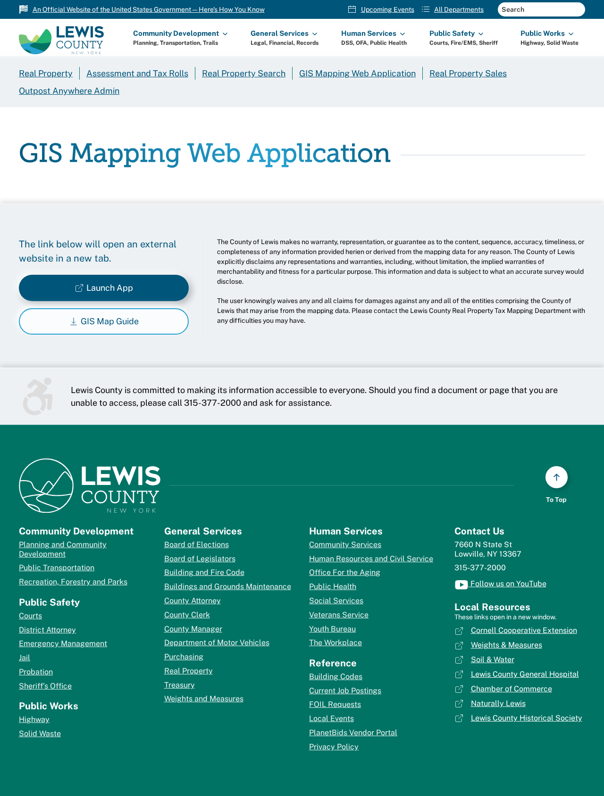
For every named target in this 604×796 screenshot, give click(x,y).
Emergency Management (63, 643)
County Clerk (187, 614)
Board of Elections (196, 544)
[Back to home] (61, 38)
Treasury (179, 685)
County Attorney (192, 600)
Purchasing (183, 656)
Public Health (332, 586)
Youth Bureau (332, 628)
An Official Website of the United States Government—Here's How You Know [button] (149, 9)
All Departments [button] (459, 9)
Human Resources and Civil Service (371, 558)
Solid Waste (40, 733)
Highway (34, 719)
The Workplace (335, 642)
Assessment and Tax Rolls (137, 73)
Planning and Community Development (63, 549)
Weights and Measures (203, 698)
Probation (36, 671)
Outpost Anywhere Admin (69, 91)
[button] (180, 38)
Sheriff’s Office (45, 685)
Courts (30, 615)
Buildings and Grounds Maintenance (227, 586)
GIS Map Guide (110, 321)
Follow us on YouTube (507, 583)
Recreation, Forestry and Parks (73, 581)
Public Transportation (56, 567)
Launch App (109, 288)
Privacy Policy (334, 746)
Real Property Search (243, 73)
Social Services (336, 600)
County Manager (193, 628)
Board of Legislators (199, 558)
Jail (24, 657)
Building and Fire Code (204, 572)
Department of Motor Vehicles (216, 642)
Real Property (46, 73)
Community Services (345, 544)
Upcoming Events (387, 9)
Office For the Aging (344, 572)
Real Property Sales (468, 73)
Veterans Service (339, 614)
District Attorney (47, 629)
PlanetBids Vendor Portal (353, 732)
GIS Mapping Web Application (357, 73)
